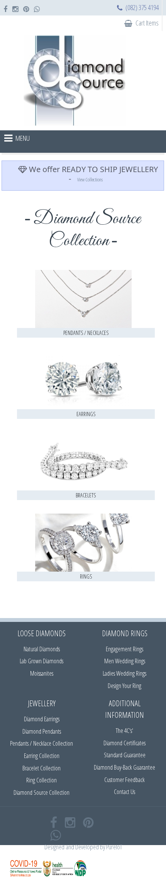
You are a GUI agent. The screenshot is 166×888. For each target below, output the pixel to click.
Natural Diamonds (42, 649)
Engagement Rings (124, 649)
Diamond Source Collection (41, 792)
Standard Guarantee (125, 755)
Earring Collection (41, 755)
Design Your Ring (124, 685)
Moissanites (41, 673)
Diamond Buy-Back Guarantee (124, 767)
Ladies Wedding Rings (124, 673)
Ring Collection (41, 780)
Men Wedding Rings (124, 661)
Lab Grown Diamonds (41, 661)
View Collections (90, 179)
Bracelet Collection (41, 768)
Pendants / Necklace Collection (41, 743)
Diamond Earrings (41, 719)
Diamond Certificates (124, 743)
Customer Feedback (124, 779)
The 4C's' (124, 730)
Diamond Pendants (41, 731)
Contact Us (124, 791)
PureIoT (114, 846)
